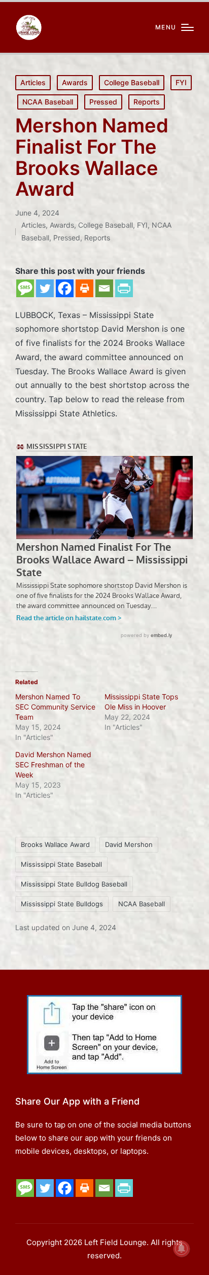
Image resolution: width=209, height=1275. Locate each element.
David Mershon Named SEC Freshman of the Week (53, 764)
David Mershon (129, 844)
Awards (75, 82)
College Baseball (131, 82)
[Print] (84, 288)
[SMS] (25, 288)
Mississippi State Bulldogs (62, 904)
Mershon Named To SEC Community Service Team (55, 706)
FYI (181, 82)
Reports (146, 101)
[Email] (104, 288)
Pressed (103, 101)
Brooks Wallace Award (55, 844)
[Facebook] (65, 288)
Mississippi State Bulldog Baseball (74, 884)
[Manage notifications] (181, 1249)
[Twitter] (45, 288)
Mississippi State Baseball (61, 864)
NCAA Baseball (47, 101)
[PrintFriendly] (124, 288)
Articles (33, 82)
